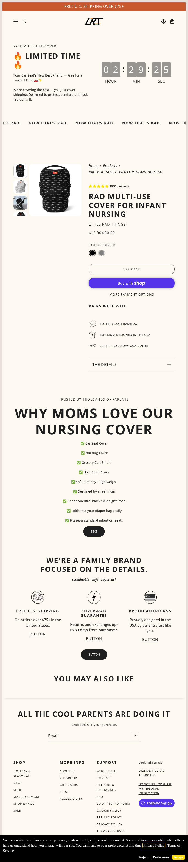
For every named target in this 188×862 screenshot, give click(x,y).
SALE (17, 810)
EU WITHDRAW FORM (113, 804)
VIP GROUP (68, 778)
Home (93, 166)
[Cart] (172, 21)
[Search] (24, 21)
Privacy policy (109, 824)
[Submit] (135, 735)
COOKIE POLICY (109, 810)
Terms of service (111, 831)
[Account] (163, 21)
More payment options (131, 294)
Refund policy (109, 817)
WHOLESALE (106, 771)
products (110, 166)
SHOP (17, 790)
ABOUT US (67, 771)
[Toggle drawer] (15, 21)
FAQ (100, 797)
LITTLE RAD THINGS (107, 224)
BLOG (64, 792)
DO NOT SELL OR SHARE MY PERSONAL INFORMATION (155, 788)
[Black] (92, 253)
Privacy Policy (153, 845)
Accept (178, 857)
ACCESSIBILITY (71, 798)
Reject (143, 857)
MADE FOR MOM (26, 797)
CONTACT (104, 778)
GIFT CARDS (69, 785)
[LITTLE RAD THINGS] (94, 21)
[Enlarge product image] (55, 190)
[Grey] (101, 253)
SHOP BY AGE (23, 804)
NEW (17, 783)
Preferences (161, 857)
